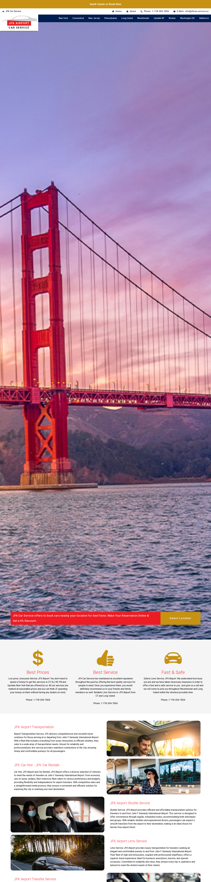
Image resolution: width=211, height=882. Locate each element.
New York (63, 18)
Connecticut (78, 18)
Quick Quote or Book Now (105, 4)
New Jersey (94, 18)
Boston (172, 18)
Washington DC (187, 18)
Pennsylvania (110, 18)
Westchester (143, 18)
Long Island (127, 18)
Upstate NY (159, 18)
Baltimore (204, 18)
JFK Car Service (13, 11)
